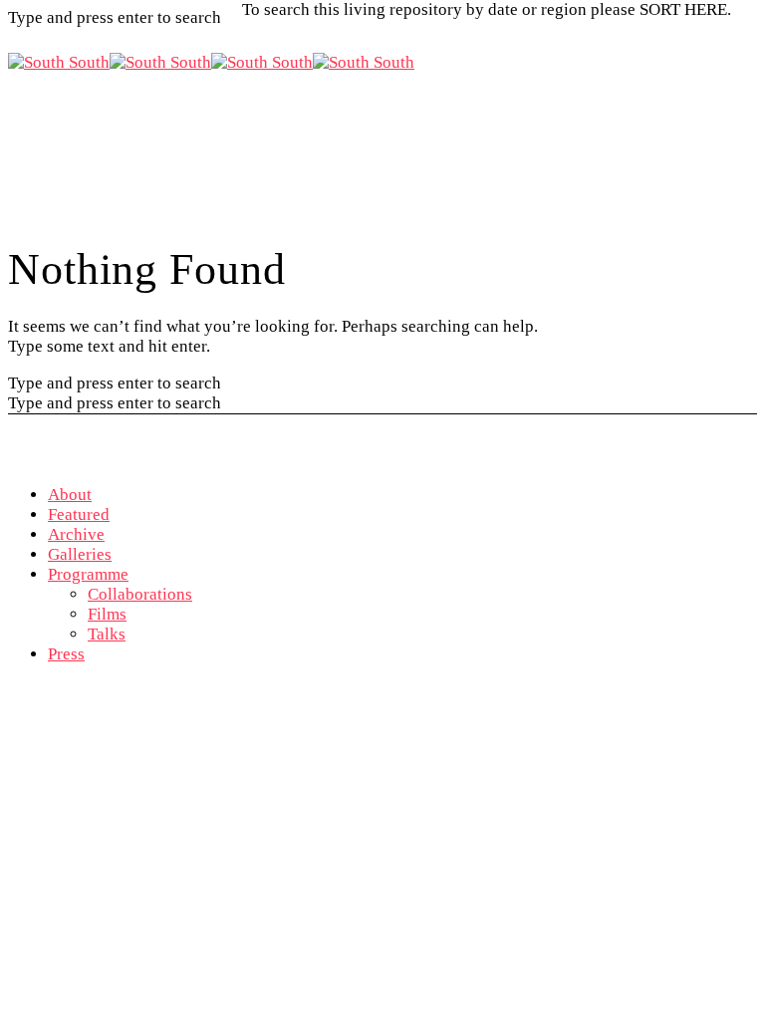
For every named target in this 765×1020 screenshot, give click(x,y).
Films (107, 614)
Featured (79, 514)
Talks (107, 634)
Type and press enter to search (114, 383)
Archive (76, 534)
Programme (88, 574)
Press (66, 653)
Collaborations (140, 594)
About (70, 494)
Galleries (80, 554)
